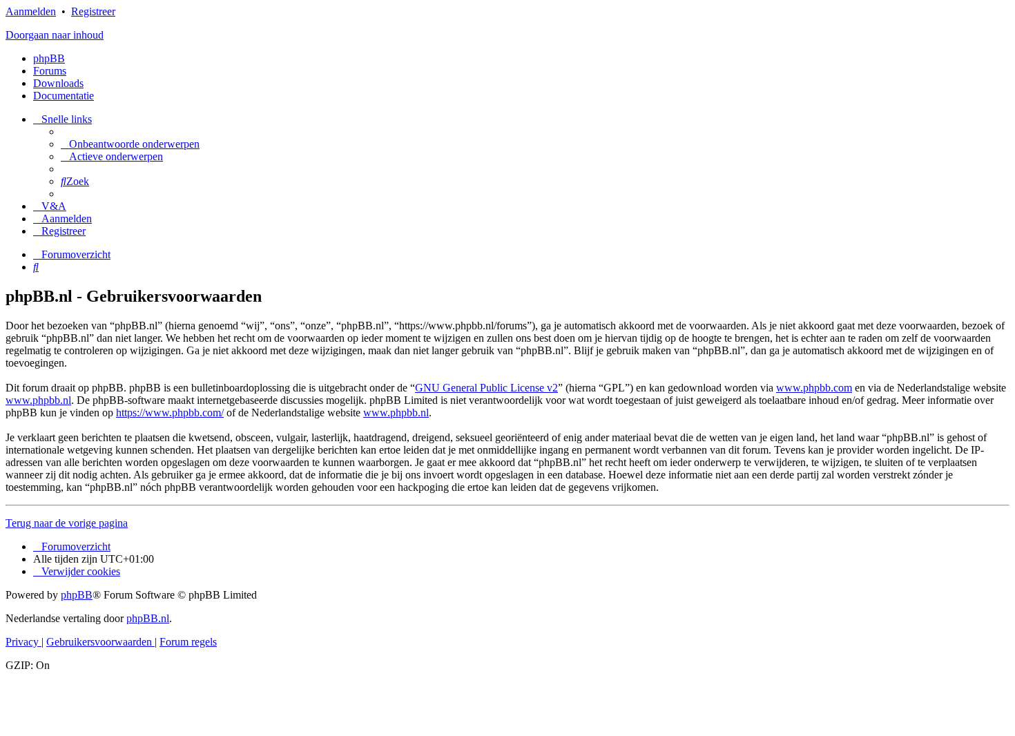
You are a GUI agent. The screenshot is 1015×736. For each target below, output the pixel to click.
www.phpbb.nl (38, 400)
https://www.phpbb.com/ (170, 412)
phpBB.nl (147, 618)
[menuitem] (130, 144)
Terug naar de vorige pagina (67, 523)
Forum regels (188, 642)
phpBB (49, 58)
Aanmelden (31, 11)
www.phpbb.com (814, 388)
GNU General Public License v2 (486, 388)
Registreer (93, 11)
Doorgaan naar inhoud (55, 35)
